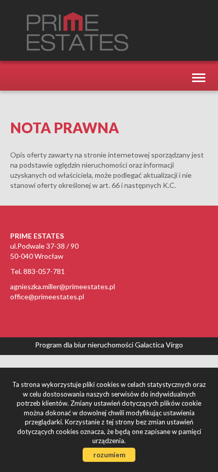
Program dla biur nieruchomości (85, 344)
